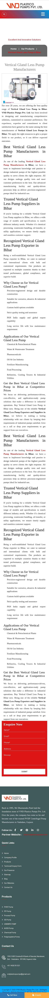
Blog (5, 879)
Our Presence (9, 870)
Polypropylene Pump (12, 937)
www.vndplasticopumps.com (35, 835)
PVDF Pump (8, 907)
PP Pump (7, 911)
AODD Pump (9, 928)
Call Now (13, 995)
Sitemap (7, 875)
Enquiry (38, 995)
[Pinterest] (28, 831)
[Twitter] (22, 831)
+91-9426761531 (13, 966)
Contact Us (8, 887)
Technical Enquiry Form (13, 866)
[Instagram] (39, 831)
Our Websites (9, 883)
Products (7, 862)
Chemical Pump (10, 933)
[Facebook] (17, 831)
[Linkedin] (33, 831)
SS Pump (7, 920)
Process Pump (9, 915)
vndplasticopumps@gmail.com (18, 974)
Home (14, 49)
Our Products (27, 49)
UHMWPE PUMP (10, 924)
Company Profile (10, 857)
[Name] (4, 14)
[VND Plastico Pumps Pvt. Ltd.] (24, 5)
